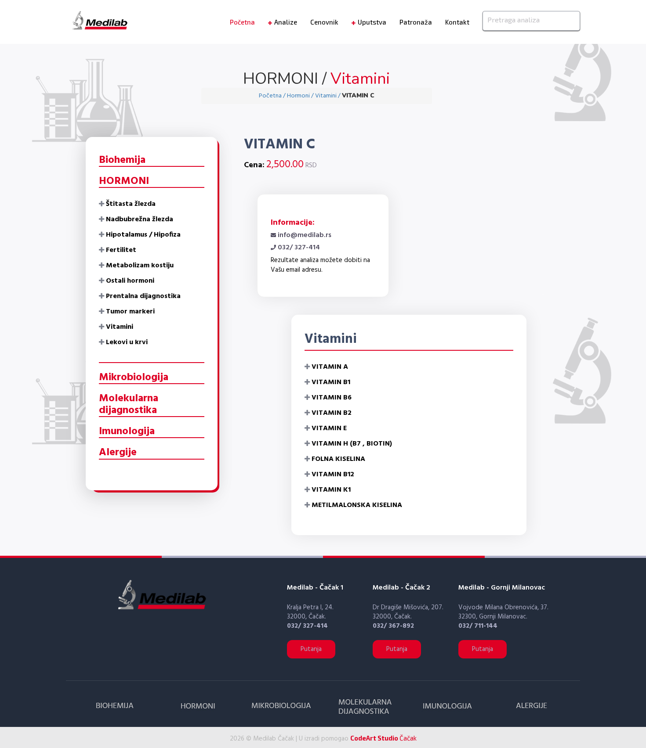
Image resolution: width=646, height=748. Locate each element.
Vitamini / (328, 96)
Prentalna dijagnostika (143, 296)
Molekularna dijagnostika (128, 404)
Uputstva (372, 22)
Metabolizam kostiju (140, 265)
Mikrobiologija (133, 377)
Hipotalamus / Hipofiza (143, 235)
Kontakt (457, 22)
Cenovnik (324, 22)
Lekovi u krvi (127, 342)
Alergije (118, 452)
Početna (242, 22)
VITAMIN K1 (331, 490)
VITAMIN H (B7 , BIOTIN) (352, 444)
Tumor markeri (130, 311)
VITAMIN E (329, 428)
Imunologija (127, 431)
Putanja (311, 649)
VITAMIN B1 (331, 382)
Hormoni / (301, 96)
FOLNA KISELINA (338, 459)
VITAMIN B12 (333, 474)
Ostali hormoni (130, 281)
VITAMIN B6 (332, 397)
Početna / (273, 96)
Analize (285, 22)
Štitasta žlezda (131, 204)
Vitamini (119, 327)
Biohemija (122, 160)
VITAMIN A (330, 367)
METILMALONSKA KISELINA (357, 505)
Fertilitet (121, 250)
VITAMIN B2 (332, 413)
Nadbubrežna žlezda (139, 219)
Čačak (383, 738)
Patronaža (415, 22)
